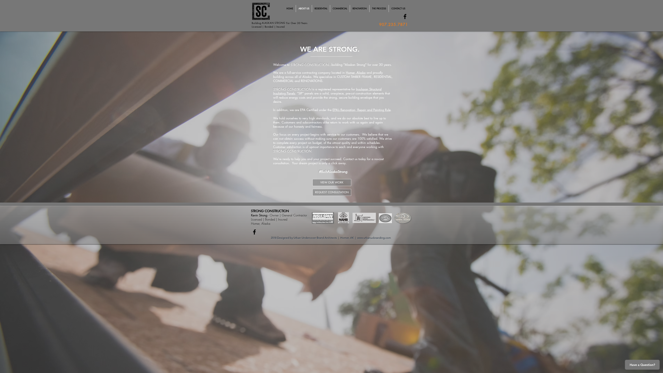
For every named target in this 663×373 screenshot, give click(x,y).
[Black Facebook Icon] (405, 16)
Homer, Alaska (356, 72)
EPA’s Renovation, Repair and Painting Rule (362, 110)
